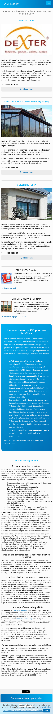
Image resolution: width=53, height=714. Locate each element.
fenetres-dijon (11, 3)
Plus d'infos (28, 89)
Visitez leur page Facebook (14, 316)
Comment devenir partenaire (26, 698)
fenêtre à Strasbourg (24, 619)
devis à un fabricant (20, 611)
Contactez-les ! (9, 288)
